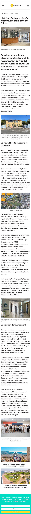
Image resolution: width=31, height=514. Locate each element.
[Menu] (28, 6)
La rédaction (6, 49)
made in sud (14, 13)
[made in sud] (15, 5)
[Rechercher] (3, 6)
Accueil (6, 13)
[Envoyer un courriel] (11, 49)
